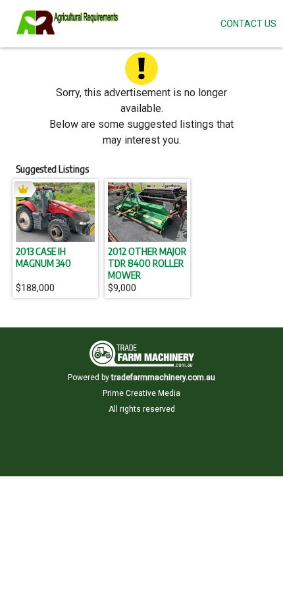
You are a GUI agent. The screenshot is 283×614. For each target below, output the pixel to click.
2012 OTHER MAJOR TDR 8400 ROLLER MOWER (147, 263)
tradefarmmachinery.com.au (163, 377)
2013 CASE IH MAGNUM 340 (43, 257)
